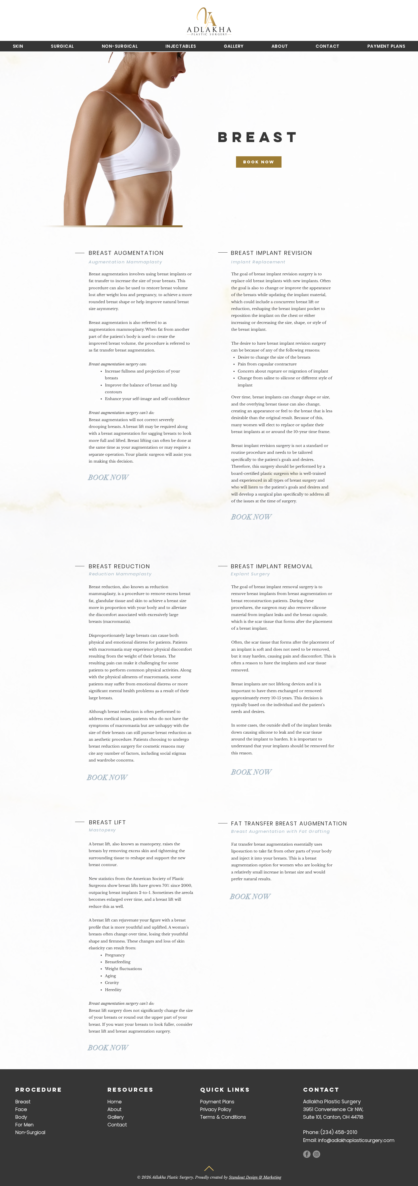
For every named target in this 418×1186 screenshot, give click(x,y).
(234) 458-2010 (338, 1132)
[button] (18, 46)
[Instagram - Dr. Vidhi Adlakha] (316, 1154)
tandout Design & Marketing (256, 1177)
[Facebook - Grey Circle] (307, 1154)
